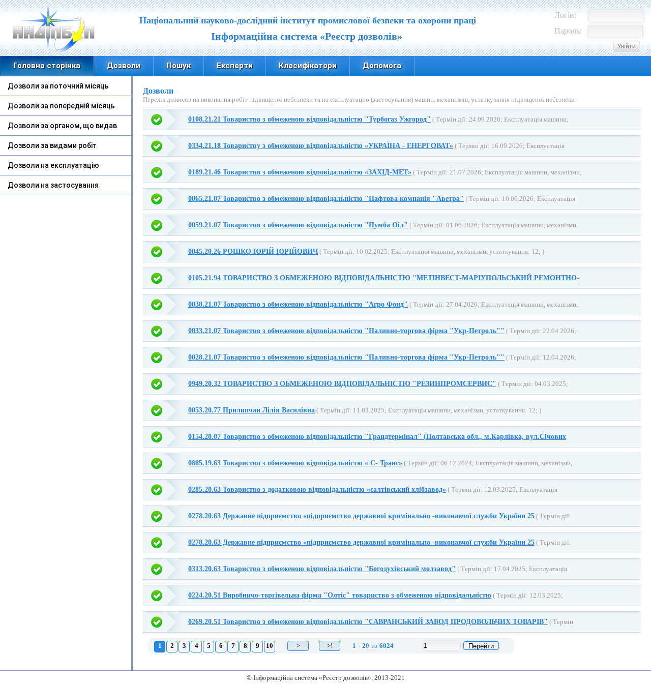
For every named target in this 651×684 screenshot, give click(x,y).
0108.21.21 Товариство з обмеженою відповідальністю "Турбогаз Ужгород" (309, 119)
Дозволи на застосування (53, 185)
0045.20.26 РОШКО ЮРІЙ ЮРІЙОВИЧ (253, 251)
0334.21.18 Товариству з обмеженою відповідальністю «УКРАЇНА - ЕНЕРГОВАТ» (320, 146)
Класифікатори (308, 65)
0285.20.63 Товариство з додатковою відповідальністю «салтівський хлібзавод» (317, 489)
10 (269, 645)
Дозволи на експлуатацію (53, 165)
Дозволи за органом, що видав (62, 126)
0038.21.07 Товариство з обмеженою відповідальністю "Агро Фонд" (298, 304)
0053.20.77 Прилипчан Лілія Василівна (251, 410)
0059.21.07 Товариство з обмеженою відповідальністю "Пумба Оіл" (298, 225)
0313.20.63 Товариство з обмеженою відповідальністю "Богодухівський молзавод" (322, 569)
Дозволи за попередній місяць (61, 106)
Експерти (235, 65)
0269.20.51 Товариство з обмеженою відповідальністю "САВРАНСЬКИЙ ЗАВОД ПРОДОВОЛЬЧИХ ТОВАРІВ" (368, 622)
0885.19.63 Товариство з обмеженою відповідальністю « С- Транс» (295, 463)
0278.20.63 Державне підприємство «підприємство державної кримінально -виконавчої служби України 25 (361, 516)
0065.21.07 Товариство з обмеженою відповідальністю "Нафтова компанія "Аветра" (326, 198)
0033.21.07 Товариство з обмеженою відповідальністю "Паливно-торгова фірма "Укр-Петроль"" (346, 331)
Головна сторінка (46, 65)
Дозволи (123, 65)
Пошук (178, 65)
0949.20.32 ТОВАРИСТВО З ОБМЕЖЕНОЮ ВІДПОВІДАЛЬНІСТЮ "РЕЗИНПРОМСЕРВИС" (342, 384)
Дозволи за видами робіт (52, 145)
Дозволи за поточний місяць (58, 86)
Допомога (382, 65)
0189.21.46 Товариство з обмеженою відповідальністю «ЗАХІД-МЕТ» (299, 172)
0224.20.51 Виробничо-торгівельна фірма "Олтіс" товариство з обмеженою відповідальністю (339, 595)
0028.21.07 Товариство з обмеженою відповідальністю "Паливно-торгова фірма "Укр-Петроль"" (346, 357)
